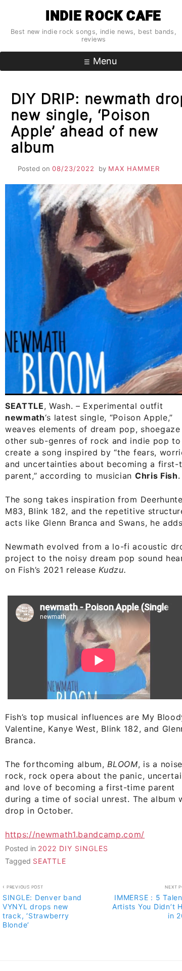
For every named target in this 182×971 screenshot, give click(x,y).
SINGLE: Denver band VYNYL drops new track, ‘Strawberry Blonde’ (42, 907)
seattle (49, 861)
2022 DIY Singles (73, 848)
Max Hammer (134, 168)
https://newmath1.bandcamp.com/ (75, 834)
